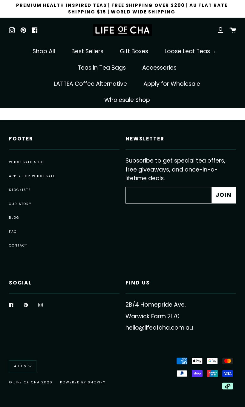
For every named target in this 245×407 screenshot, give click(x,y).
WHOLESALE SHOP (27, 162)
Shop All (44, 51)
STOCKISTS (20, 190)
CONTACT (18, 245)
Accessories (159, 68)
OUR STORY (20, 204)
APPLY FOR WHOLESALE (32, 176)
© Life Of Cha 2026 (31, 382)
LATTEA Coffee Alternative (90, 84)
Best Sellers (87, 51)
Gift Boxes (134, 51)
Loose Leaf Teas (188, 51)
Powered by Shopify (83, 382)
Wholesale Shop (127, 100)
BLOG (14, 217)
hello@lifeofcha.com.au (159, 328)
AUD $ (20, 366)
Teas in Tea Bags (102, 68)
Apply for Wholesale (171, 84)
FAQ (13, 231)
